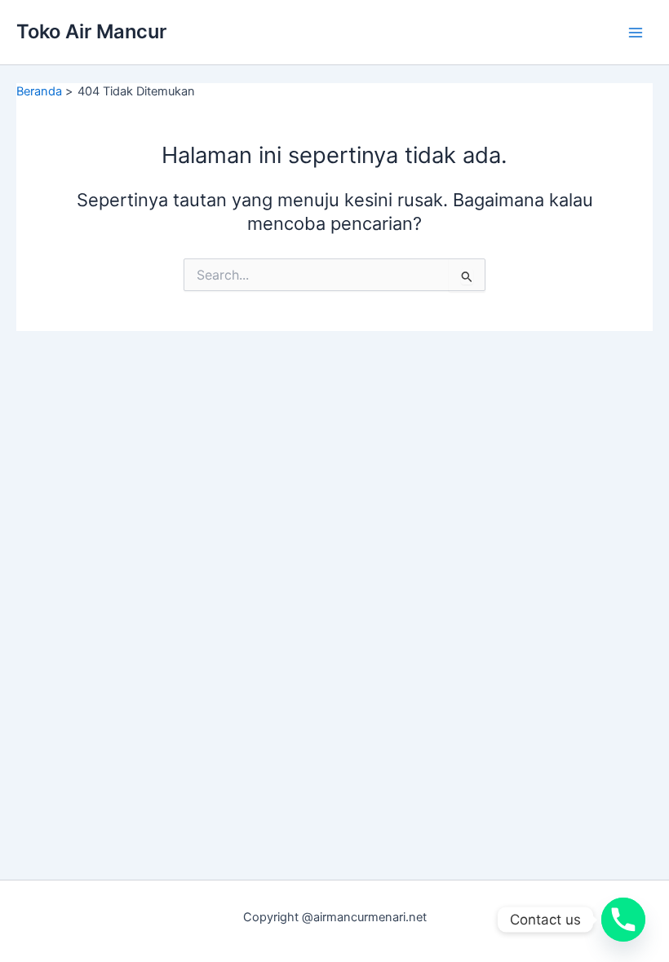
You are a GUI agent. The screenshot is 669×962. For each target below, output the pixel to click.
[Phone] (623, 920)
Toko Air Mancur (91, 31)
